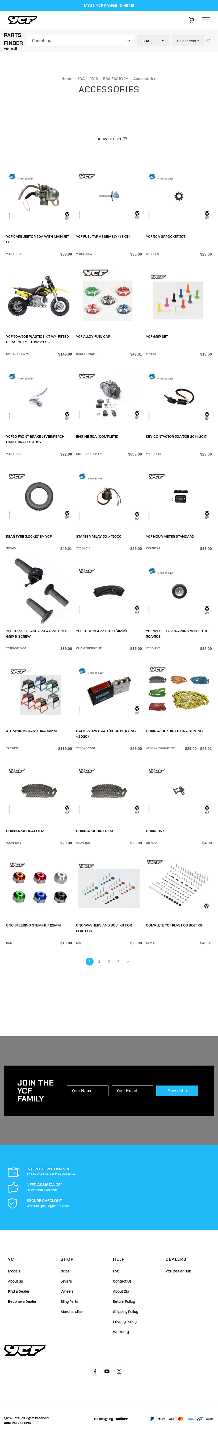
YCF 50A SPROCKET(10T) (166, 236)
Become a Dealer (22, 1301)
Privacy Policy (125, 1322)
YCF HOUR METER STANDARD (170, 536)
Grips (65, 1271)
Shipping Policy (125, 1311)
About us (15, 1281)
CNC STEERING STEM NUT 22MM (33, 925)
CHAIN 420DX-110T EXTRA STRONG (174, 731)
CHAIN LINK (155, 831)
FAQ (116, 1271)
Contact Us (122, 1281)
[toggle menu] (206, 19)
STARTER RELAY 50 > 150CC (98, 536)
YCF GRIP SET (157, 336)
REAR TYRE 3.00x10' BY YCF (29, 536)
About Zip (121, 1291)
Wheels (67, 1291)
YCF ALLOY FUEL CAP (93, 336)
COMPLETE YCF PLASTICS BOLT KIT (174, 925)
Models (14, 1271)
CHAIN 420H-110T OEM (94, 831)
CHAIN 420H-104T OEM (25, 831)
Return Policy (124, 1301)
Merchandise (72, 1311)
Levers (66, 1281)
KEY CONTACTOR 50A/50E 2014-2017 (176, 436)
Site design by (103, 1419)
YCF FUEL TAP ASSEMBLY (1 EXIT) (103, 236)
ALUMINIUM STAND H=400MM (31, 731)
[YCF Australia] (24, 20)
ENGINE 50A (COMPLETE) (97, 436)
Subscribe (177, 1090)
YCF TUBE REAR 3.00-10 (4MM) (101, 631)
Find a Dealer (19, 1291)
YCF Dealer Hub (178, 1271)
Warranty (121, 1332)
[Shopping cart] (191, 20)
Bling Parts (69, 1301)
